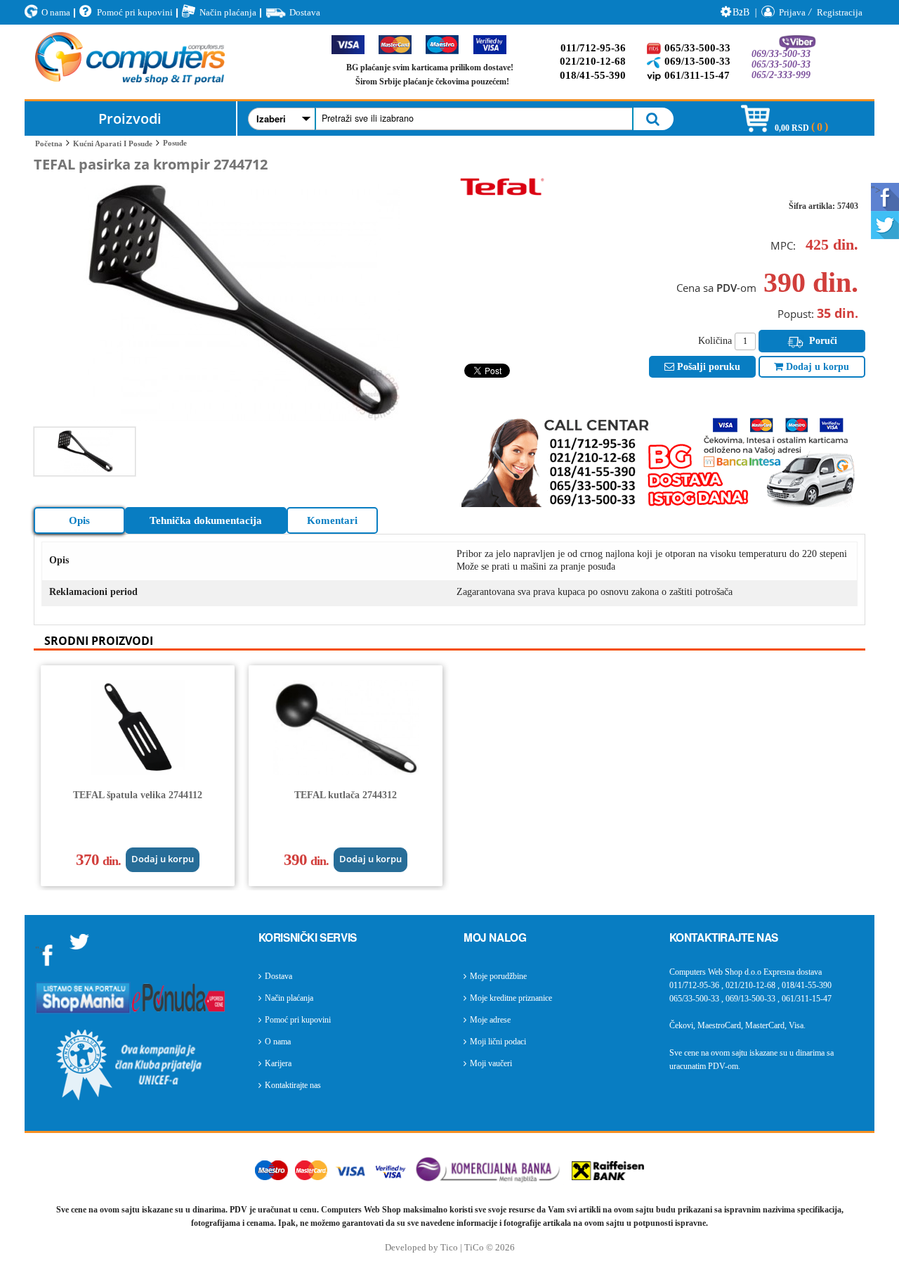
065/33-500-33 (697, 47)
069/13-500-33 (697, 61)
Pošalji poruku (707, 366)
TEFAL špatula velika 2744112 (137, 795)
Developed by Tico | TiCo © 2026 (450, 1248)
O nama (55, 12)
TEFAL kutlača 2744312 (345, 795)
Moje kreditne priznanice (511, 998)
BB (741, 12)
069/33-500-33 (781, 54)
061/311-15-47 (697, 75)
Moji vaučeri (491, 1063)
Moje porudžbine (498, 976)
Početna (49, 143)
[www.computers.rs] (130, 62)
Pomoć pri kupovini (135, 12)
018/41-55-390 (593, 75)
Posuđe (175, 143)
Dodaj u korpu (816, 366)
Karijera (278, 1063)
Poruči (821, 340)
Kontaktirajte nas (293, 1085)
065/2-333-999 (781, 75)
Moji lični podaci (498, 1041)
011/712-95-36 (593, 47)
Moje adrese (490, 1020)
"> (876, 190)
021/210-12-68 (593, 61)
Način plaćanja (227, 12)
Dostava (304, 12)
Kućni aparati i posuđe (112, 143)
